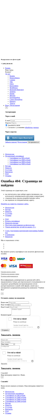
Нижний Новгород (17, 90)
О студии (8, 170)
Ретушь (8, 166)
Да (6, 74)
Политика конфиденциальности (9, 276)
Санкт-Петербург (16, 99)
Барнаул (13, 101)
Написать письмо (11, 223)
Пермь (12, 94)
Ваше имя (4, 302)
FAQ (7, 174)
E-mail (7, 121)
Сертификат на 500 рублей (20, 158)
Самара (12, 80)
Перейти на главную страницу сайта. (15, 204)
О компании (9, 235)
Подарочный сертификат (14, 156)
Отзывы (8, 176)
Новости (8, 168)
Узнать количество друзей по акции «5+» (20, 227)
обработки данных (32, 127)
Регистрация (22, 142)
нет (9, 74)
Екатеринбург (15, 97)
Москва (12, 95)
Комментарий (6, 315)
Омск (12, 84)
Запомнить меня (13, 125)
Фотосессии (9, 154)
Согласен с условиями (23, 127)
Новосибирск (15, 78)
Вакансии (9, 237)
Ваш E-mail (5, 307)
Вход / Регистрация (12, 105)
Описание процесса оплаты (8, 272)
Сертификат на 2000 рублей (20, 160)
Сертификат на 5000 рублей (20, 164)
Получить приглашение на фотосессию (20, 225)
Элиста (12, 103)
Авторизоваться (33, 142)
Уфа (11, 82)
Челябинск (14, 88)
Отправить (5, 330)
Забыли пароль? (11, 142)
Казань (7, 68)
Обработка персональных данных (10, 274)
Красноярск (14, 86)
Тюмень (13, 92)
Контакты (9, 172)
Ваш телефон (6, 305)
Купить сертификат (12, 221)
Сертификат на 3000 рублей (20, 162)
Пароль (8, 123)
